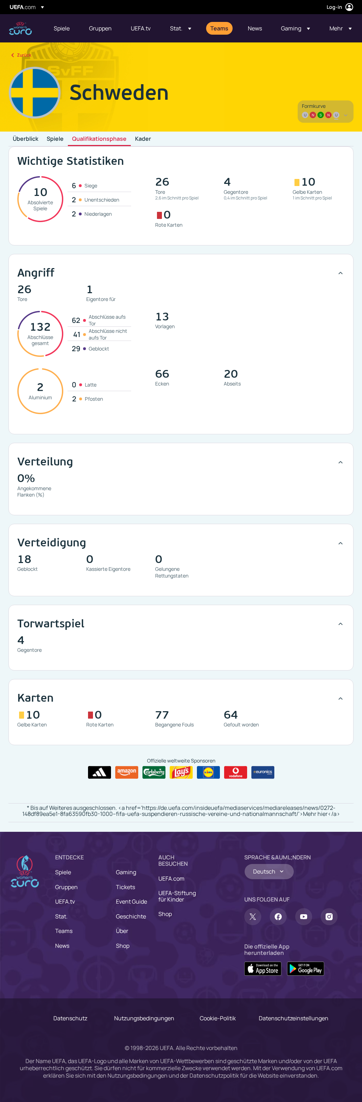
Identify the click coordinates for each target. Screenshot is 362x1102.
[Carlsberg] (153, 772)
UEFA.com (171, 878)
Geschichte (131, 916)
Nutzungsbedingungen (144, 1018)
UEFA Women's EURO (20, 28)
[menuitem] (62, 28)
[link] (61, 28)
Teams (63, 931)
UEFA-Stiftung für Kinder (177, 896)
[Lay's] (181, 772)
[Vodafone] (235, 772)
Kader (143, 139)
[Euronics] (262, 772)
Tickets (125, 887)
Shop (122, 946)
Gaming (126, 872)
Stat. (61, 916)
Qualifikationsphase (99, 139)
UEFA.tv (65, 901)
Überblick (25, 139)
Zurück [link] (24, 55)
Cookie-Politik (218, 1018)
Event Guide (131, 901)
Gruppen (66, 887)
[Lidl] (208, 772)
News (62, 946)
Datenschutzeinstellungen (293, 1018)
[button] (180, 28)
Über (122, 931)
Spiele (55, 139)
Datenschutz (70, 1018)
